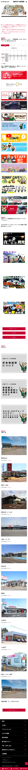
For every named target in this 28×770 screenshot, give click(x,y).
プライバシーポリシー (7, 757)
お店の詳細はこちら (5, 460)
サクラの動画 (13, 332)
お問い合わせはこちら (13, 710)
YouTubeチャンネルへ (13, 328)
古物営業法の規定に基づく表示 (8, 762)
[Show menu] (26, 1)
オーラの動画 (13, 337)
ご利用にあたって (6, 759)
